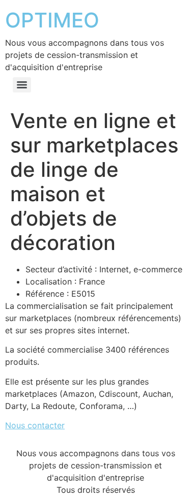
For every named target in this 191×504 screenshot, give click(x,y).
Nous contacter (35, 425)
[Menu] (22, 84)
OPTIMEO (52, 20)
